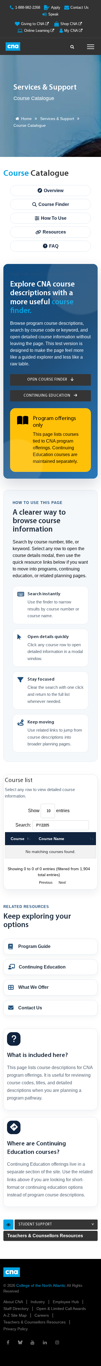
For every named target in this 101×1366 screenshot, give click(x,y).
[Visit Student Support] (8, 1225)
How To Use (53, 218)
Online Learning (37, 30)
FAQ (53, 246)
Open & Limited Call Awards (61, 1308)
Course (17, 838)
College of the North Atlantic (41, 1285)
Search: (23, 825)
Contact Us (79, 7)
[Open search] (72, 45)
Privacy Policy (15, 1329)
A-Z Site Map (15, 1315)
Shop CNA (69, 24)
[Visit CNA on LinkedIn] (44, 1342)
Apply (55, 7)
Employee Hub (66, 1302)
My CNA (71, 30)
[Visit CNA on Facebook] (7, 1342)
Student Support (35, 1224)
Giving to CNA (33, 24)
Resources (54, 232)
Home (26, 118)
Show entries (49, 810)
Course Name (51, 838)
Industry (38, 1302)
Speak (53, 14)
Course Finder (53, 204)
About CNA (13, 1302)
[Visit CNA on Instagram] (57, 1342)
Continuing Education (48, 395)
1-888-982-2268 (27, 7)
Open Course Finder (47, 379)
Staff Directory (16, 1308)
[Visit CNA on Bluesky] (20, 1342)
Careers (42, 1315)
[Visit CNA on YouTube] (32, 1342)
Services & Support (57, 118)
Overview (53, 190)
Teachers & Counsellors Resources (45, 1235)
